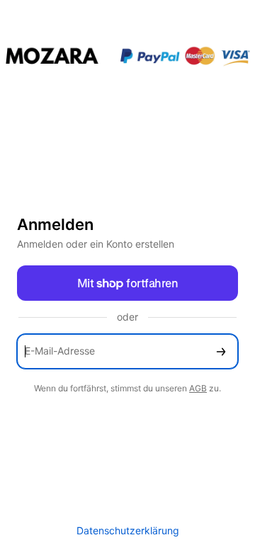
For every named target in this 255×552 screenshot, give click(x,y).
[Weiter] (221, 351)
